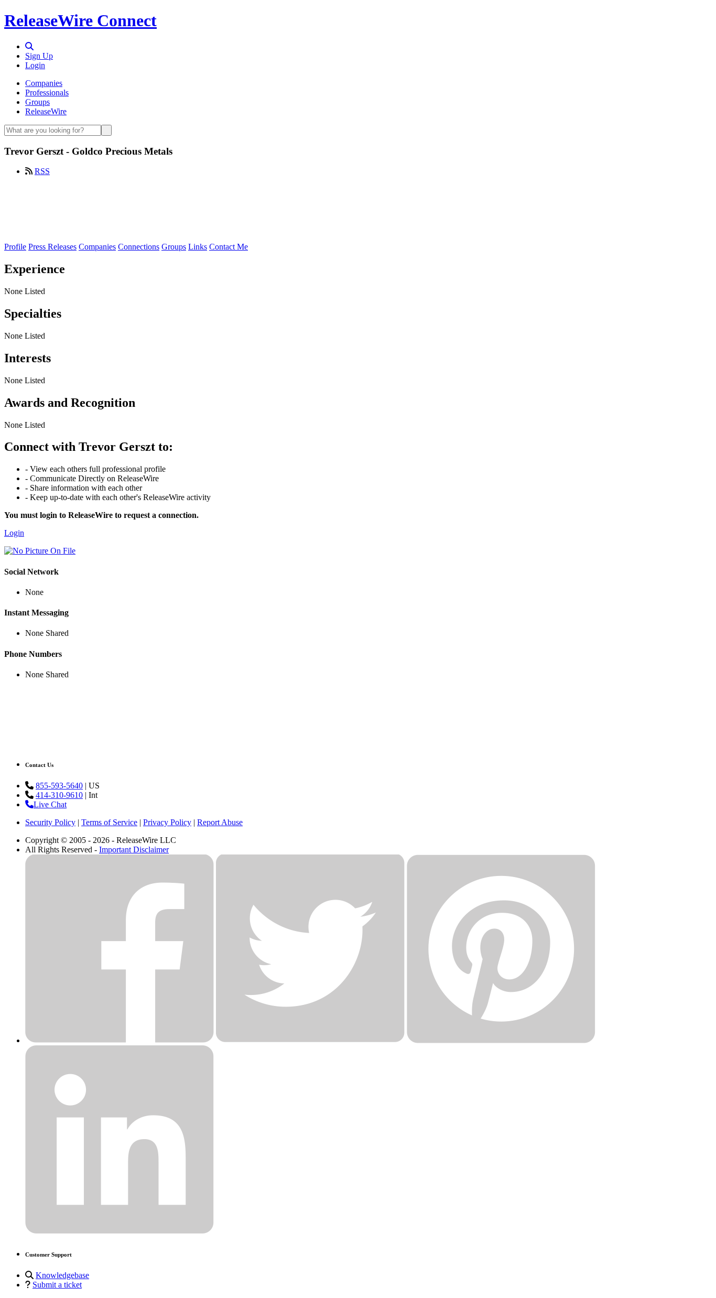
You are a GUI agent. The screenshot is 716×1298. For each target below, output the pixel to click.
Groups (37, 102)
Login (35, 65)
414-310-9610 (59, 795)
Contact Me (228, 246)
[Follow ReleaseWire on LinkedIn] (119, 1231)
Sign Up (39, 55)
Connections (138, 246)
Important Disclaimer (134, 849)
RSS (42, 171)
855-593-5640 (59, 785)
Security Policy (50, 822)
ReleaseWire (46, 111)
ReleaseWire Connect (80, 20)
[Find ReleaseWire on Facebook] (119, 1040)
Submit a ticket (57, 1284)
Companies (43, 83)
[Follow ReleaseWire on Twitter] (310, 1040)
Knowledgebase (62, 1275)
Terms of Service (109, 822)
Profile (15, 246)
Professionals (47, 92)
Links (197, 246)
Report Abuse (220, 822)
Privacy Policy (167, 822)
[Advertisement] (358, 208)
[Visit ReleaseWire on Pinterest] (501, 1040)
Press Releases (52, 246)
